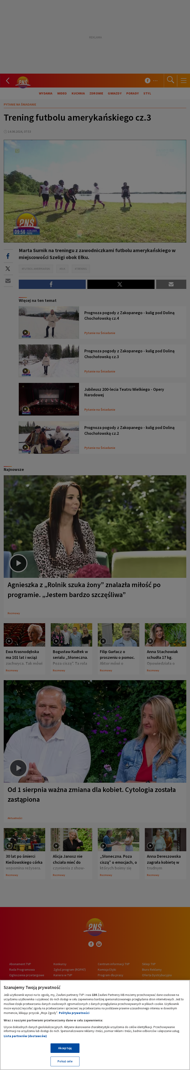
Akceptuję (65, 1048)
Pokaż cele (64, 1061)
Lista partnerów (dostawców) (25, 1036)
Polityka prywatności (74, 1013)
